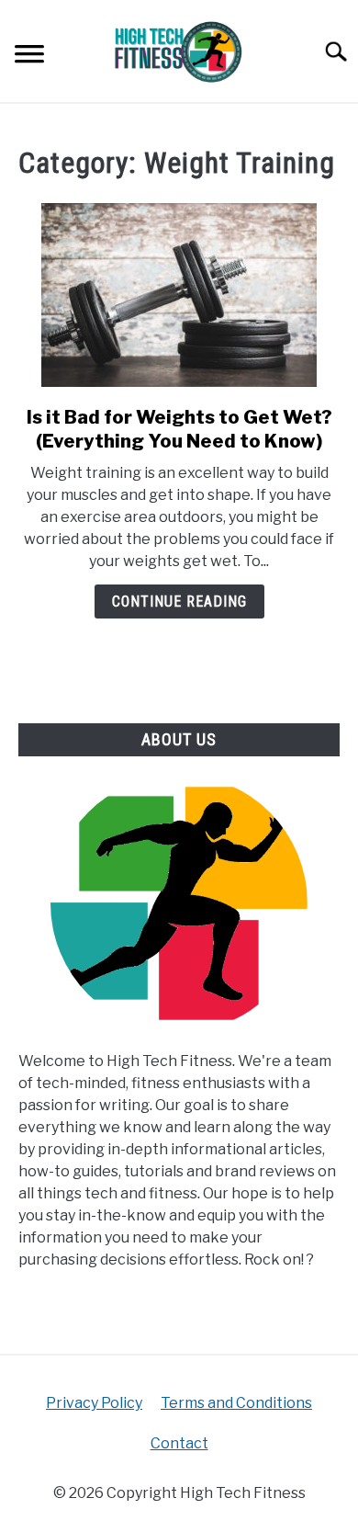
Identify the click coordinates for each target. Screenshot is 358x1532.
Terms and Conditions (236, 1403)
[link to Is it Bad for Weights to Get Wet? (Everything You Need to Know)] (179, 295)
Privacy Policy (94, 1403)
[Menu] (29, 56)
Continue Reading (179, 601)
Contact (179, 1443)
